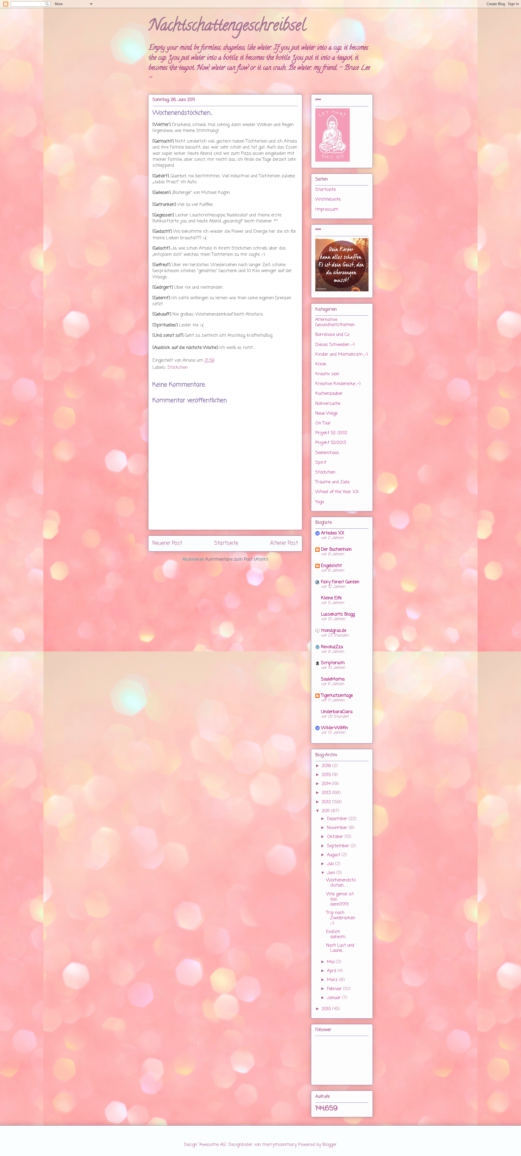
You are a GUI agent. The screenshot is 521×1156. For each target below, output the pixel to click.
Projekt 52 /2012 (331, 433)
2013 (327, 793)
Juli (331, 864)
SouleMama (333, 679)
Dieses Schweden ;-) (335, 345)
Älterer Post (284, 543)
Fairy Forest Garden (340, 582)
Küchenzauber (329, 393)
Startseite (226, 543)
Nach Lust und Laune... (340, 948)
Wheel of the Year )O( (337, 492)
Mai (331, 962)
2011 (326, 811)
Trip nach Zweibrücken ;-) (340, 918)
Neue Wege (326, 413)
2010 (327, 1009)
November (338, 828)
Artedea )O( (332, 533)
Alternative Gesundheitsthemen (335, 322)
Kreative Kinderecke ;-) (338, 384)
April (332, 971)
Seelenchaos (327, 453)
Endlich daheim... (336, 934)
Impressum (326, 209)
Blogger (329, 1145)
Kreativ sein (327, 374)
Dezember (338, 819)
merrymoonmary (279, 1145)
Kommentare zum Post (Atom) (237, 559)
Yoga (319, 502)
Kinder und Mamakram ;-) (341, 354)
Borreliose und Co (332, 335)
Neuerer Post (167, 543)
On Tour (323, 423)
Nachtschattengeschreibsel (227, 27)
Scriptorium (333, 663)
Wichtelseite (328, 199)
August (334, 855)
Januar (334, 998)
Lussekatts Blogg (338, 614)
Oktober (336, 837)
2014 (327, 784)
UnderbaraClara (336, 712)
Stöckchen (177, 367)
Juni (331, 873)
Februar (335, 989)
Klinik (320, 364)
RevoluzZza (332, 647)
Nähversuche (327, 404)
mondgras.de (333, 631)
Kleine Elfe (331, 598)
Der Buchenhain (336, 549)
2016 (327, 766)
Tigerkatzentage (337, 695)
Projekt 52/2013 (330, 443)
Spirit (320, 462)
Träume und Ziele (332, 482)
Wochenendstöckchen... (340, 883)
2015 (327, 775)
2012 (327, 802)
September (339, 846)
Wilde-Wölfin (334, 728)
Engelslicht (331, 566)
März (333, 980)
